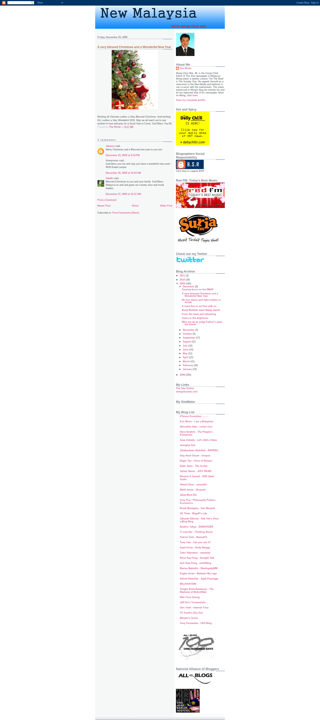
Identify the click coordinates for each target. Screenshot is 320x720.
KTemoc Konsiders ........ (194, 416)
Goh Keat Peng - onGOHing (195, 563)
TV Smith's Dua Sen (191, 612)
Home (135, 205)
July (185, 345)
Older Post (166, 205)
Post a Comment (106, 200)
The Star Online (185, 388)
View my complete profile (190, 100)
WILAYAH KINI (188, 583)
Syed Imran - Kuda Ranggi (195, 547)
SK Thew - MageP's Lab (193, 513)
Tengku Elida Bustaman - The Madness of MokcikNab (197, 590)
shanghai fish (187, 445)
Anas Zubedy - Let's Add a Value (198, 440)
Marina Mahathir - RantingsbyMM (199, 568)
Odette (109, 178)
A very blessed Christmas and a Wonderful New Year (200, 294)
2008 (183, 374)
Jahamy (110, 146)
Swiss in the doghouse (195, 318)
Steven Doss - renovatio (193, 484)
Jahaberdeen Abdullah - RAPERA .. (200, 450)
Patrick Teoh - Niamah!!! (193, 537)
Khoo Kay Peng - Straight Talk (197, 557)
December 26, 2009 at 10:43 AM (123, 172)
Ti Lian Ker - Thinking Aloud (196, 532)
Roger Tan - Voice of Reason (196, 460)
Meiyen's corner (189, 618)
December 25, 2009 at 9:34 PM (123, 155)
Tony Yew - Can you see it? (195, 542)
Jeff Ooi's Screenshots (193, 602)
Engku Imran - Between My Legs (198, 573)
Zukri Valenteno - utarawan (195, 552)
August (187, 341)
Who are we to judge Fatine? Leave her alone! (202, 323)
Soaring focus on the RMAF (198, 289)
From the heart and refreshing (199, 314)
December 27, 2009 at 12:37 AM (123, 194)
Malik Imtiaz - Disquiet (192, 489)
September (189, 337)
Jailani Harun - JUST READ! (195, 471)
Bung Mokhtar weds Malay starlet (201, 310)
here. (195, 95)
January (188, 369)
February (188, 365)
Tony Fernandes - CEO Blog (196, 623)
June (186, 349)
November (189, 329)
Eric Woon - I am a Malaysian (196, 421)
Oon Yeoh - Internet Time (194, 607)
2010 (183, 279)
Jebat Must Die (188, 494)
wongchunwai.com (187, 391)
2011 (183, 275)
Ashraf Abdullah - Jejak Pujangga (199, 578)
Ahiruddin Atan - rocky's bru (196, 426)
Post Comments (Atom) (125, 212)
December (189, 286)
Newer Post (103, 205)
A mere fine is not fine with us (199, 306)
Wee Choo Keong (190, 597)
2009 (183, 283)
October (188, 333)
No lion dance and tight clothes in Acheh (201, 301)
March (187, 361)
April (186, 357)
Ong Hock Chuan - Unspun (195, 455)
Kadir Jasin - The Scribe (193, 466)
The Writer (185, 68)
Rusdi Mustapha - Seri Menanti (197, 508)
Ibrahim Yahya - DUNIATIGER (196, 526)
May (185, 353)
